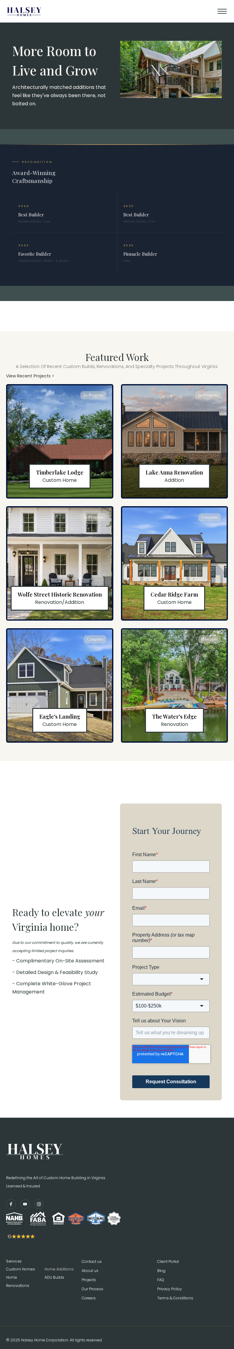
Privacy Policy (169, 1288)
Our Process (92, 1288)
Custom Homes (20, 1269)
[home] (39, 11)
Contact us (92, 1261)
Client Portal (168, 1261)
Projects (89, 1279)
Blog (161, 1270)
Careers (89, 1298)
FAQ (160, 1279)
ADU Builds (54, 1277)
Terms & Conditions (175, 1298)
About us (90, 1270)
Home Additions (59, 1269)
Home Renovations (17, 1281)
